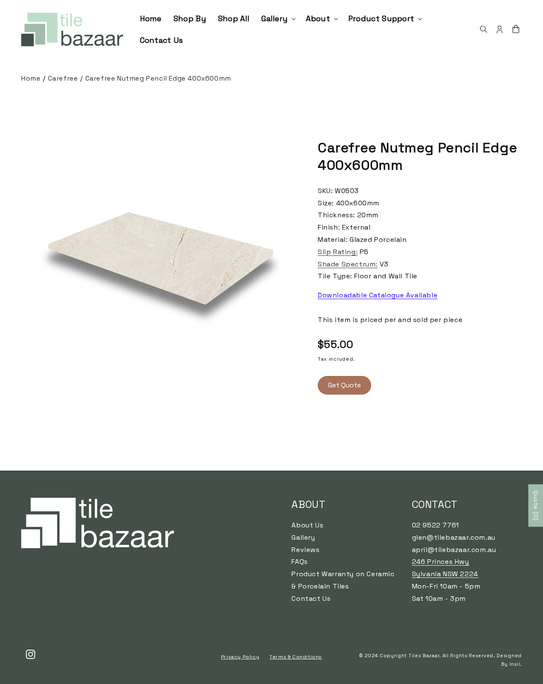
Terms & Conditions (295, 657)
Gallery (303, 537)
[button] (277, 18)
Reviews (305, 549)
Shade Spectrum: (348, 264)
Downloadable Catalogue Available (377, 295)
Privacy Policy (240, 657)
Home (30, 78)
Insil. (515, 664)
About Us (307, 525)
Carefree (63, 78)
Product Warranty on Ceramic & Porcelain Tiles (342, 580)
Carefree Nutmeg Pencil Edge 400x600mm (158, 78)
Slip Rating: (338, 251)
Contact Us (310, 598)
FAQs (299, 561)
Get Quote (344, 385)
